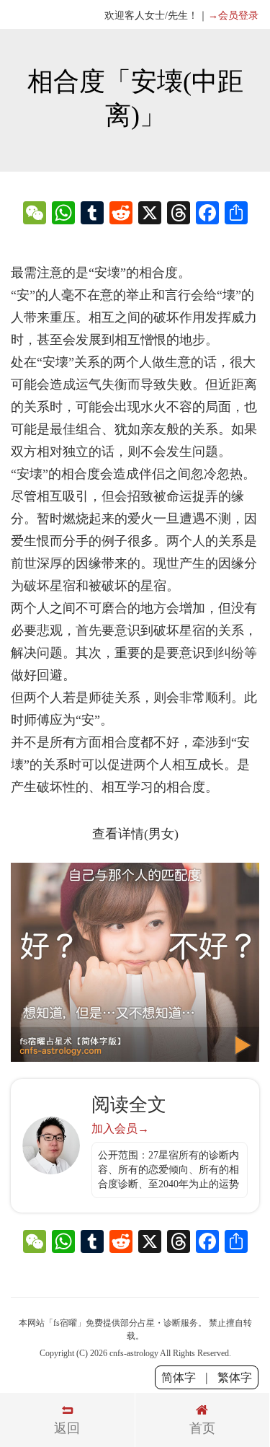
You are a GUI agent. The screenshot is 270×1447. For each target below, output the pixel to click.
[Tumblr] (92, 214)
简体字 (178, 1377)
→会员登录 (233, 15)
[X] (149, 214)
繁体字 (234, 1377)
